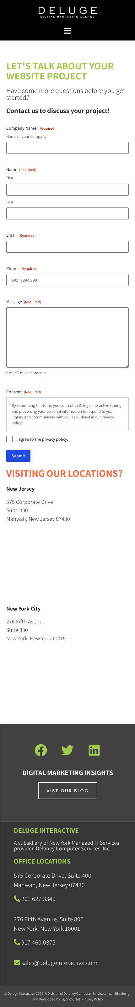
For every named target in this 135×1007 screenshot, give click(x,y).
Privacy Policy (92, 999)
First (9, 177)
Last (9, 202)
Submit (18, 456)
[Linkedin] (94, 750)
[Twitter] (67, 750)
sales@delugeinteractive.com (59, 963)
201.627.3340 (38, 899)
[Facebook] (40, 750)
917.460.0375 (38, 942)
